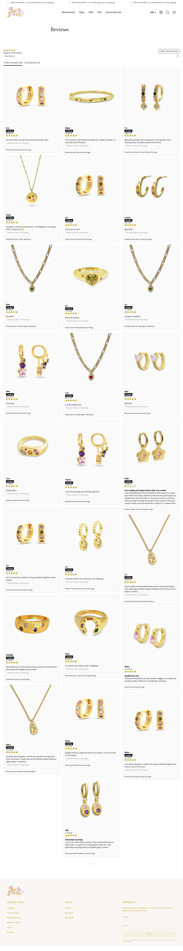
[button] (81, 12)
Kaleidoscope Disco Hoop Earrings (138, 239)
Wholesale (69, 917)
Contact (68, 908)
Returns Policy (13, 912)
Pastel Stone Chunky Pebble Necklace (139, 601)
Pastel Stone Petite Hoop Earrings (78, 239)
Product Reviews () (13, 62)
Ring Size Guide (13, 922)
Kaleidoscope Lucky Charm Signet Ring (80, 676)
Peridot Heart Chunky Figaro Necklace (140, 326)
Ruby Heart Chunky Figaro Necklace (79, 414)
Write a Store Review (169, 51)
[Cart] (174, 12)
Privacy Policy (161, 940)
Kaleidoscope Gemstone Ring (17, 500)
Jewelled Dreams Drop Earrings (18, 413)
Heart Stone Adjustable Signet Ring (79, 327)
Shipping (11, 908)
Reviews (10, 932)
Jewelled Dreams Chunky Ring (18, 679)
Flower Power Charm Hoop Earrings (139, 509)
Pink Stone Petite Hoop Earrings (18, 150)
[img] (13, 50)
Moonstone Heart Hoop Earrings (137, 413)
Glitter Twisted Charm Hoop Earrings (80, 588)
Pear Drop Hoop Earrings (135, 687)
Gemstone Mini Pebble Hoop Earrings (80, 853)
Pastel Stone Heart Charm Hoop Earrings (141, 152)
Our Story (69, 912)
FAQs (9, 927)
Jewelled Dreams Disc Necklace (18, 239)
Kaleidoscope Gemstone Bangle (77, 152)
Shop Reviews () (32, 62)
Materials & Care (14, 917)
